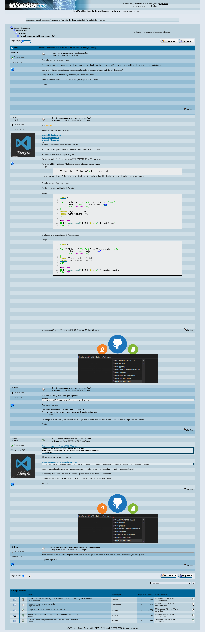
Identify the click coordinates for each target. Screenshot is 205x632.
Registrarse (115, 11)
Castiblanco (116, 599)
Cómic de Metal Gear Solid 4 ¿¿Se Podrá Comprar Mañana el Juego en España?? (60, 599)
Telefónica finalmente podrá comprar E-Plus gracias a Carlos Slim (53, 620)
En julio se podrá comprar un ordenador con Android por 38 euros (53, 614)
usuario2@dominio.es (50, 137)
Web (80, 11)
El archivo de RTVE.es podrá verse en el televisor (47, 609)
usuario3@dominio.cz (50, 140)
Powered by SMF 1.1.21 (94, 628)
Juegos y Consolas (34, 600)
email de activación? (149, 6)
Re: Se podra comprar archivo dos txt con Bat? (71, 118)
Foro (75, 11)
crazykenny (162, 616)
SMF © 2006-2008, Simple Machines (122, 628)
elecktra (14, 52)
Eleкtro (14, 118)
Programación (22, 30)
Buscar (98, 11)
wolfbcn (115, 610)
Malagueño (162, 600)
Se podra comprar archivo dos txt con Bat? (37, 36)
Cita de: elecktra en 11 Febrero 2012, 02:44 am (59, 446)
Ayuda (91, 11)
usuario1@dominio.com (51, 135)
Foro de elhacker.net (22, 28)
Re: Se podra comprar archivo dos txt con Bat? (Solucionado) (75, 547)
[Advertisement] (100, 97)
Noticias (30, 611)
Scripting (22, 33)
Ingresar (154, 4)
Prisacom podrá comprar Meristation (42, 604)
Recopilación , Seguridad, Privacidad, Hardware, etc (72, 20)
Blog (85, 11)
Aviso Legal (77, 628)
